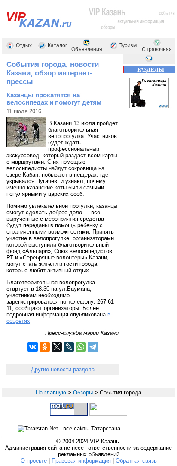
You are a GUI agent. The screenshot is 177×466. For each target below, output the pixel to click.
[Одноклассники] (45, 347)
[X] (57, 347)
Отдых (24, 45)
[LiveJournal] (69, 347)
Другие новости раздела (63, 369)
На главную (51, 392)
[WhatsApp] (81, 347)
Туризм (128, 45)
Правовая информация (81, 460)
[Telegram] (93, 347)
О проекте (34, 460)
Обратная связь (136, 460)
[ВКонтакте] (32, 347)
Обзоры (83, 392)
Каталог (57, 45)
